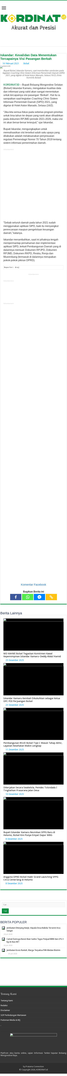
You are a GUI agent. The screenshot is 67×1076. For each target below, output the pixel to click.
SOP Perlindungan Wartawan (13, 1015)
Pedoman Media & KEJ (10, 1020)
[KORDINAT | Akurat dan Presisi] (33, 21)
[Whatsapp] (27, 597)
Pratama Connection (35, 1066)
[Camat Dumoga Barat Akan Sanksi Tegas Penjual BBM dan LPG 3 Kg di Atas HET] (3, 939)
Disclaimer (5, 1010)
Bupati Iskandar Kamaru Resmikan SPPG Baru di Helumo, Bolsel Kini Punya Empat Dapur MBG (29, 834)
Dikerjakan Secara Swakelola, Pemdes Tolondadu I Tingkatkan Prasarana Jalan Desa (30, 789)
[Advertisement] (33, 186)
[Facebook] (15, 597)
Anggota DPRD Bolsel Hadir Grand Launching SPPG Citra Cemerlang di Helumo (30, 878)
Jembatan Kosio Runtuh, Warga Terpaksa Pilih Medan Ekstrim (33, 950)
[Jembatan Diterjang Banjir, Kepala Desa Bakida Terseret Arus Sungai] (3, 928)
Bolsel (26, 63)
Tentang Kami (7, 1000)
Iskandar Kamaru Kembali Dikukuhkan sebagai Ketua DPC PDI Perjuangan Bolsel (31, 700)
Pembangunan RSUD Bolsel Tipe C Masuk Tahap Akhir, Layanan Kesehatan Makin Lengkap (32, 744)
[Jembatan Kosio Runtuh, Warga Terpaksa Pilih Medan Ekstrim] (3, 950)
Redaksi (4, 1005)
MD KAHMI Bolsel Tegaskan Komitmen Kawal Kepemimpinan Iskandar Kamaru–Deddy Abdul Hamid (32, 655)
